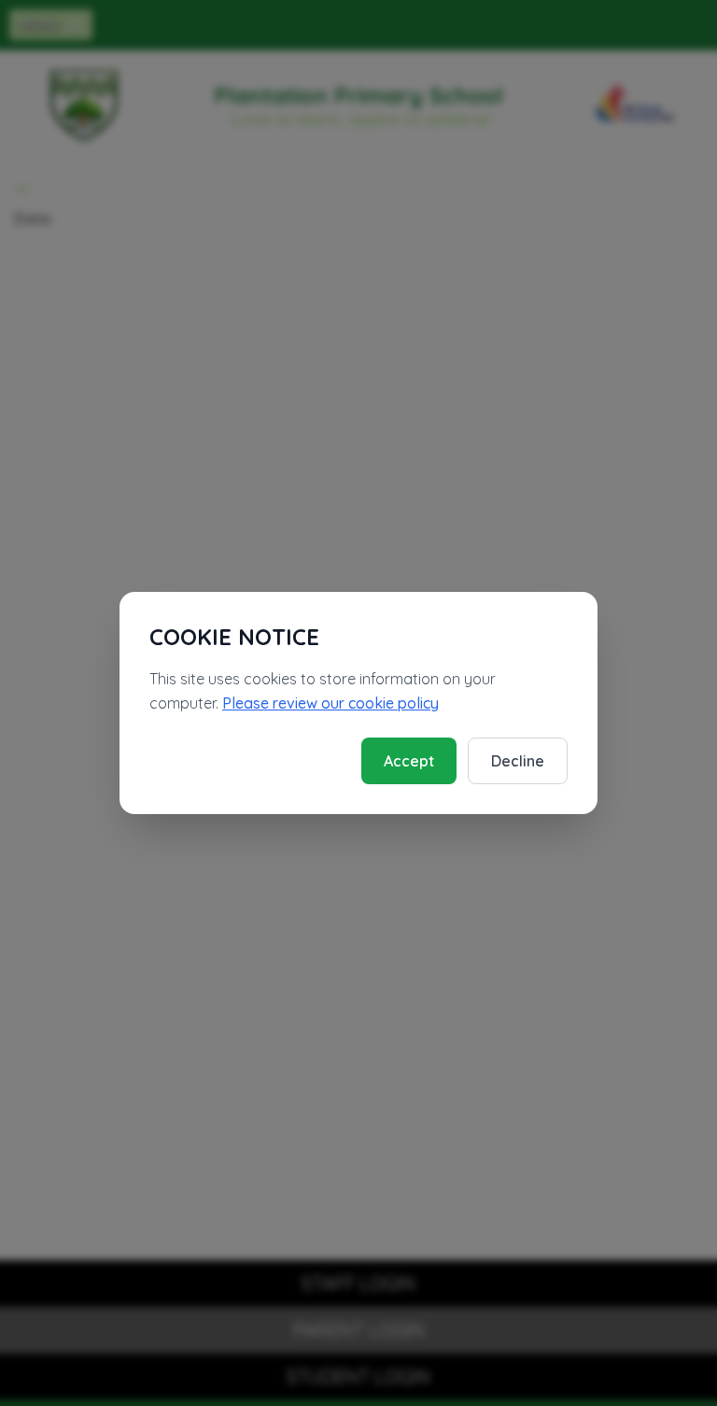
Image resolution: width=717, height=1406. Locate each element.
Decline (517, 761)
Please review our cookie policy (330, 703)
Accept (409, 761)
